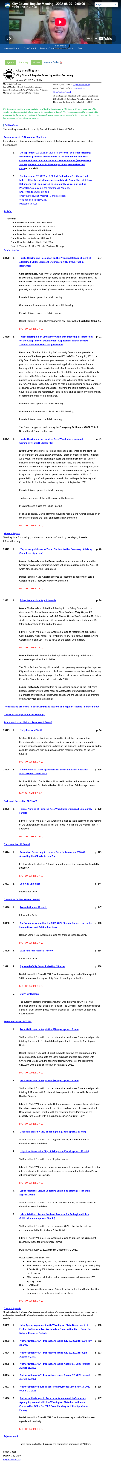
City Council (30, 48)
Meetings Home (11, 48)
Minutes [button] (36, 62)
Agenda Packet (52, 62)
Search (81, 48)
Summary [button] (23, 62)
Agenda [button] (10, 62)
